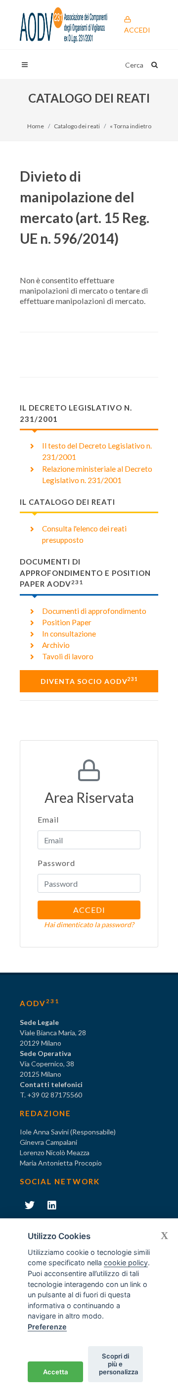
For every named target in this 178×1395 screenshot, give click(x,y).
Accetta (55, 1372)
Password (56, 862)
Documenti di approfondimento (94, 610)
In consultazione (69, 633)
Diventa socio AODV (89, 680)
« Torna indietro (130, 126)
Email (48, 819)
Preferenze (47, 1326)
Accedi (137, 30)
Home (35, 126)
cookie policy (126, 1262)
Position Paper (66, 622)
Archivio (56, 645)
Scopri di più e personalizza (118, 1364)
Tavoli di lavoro (67, 656)
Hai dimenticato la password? (89, 924)
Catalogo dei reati (77, 126)
